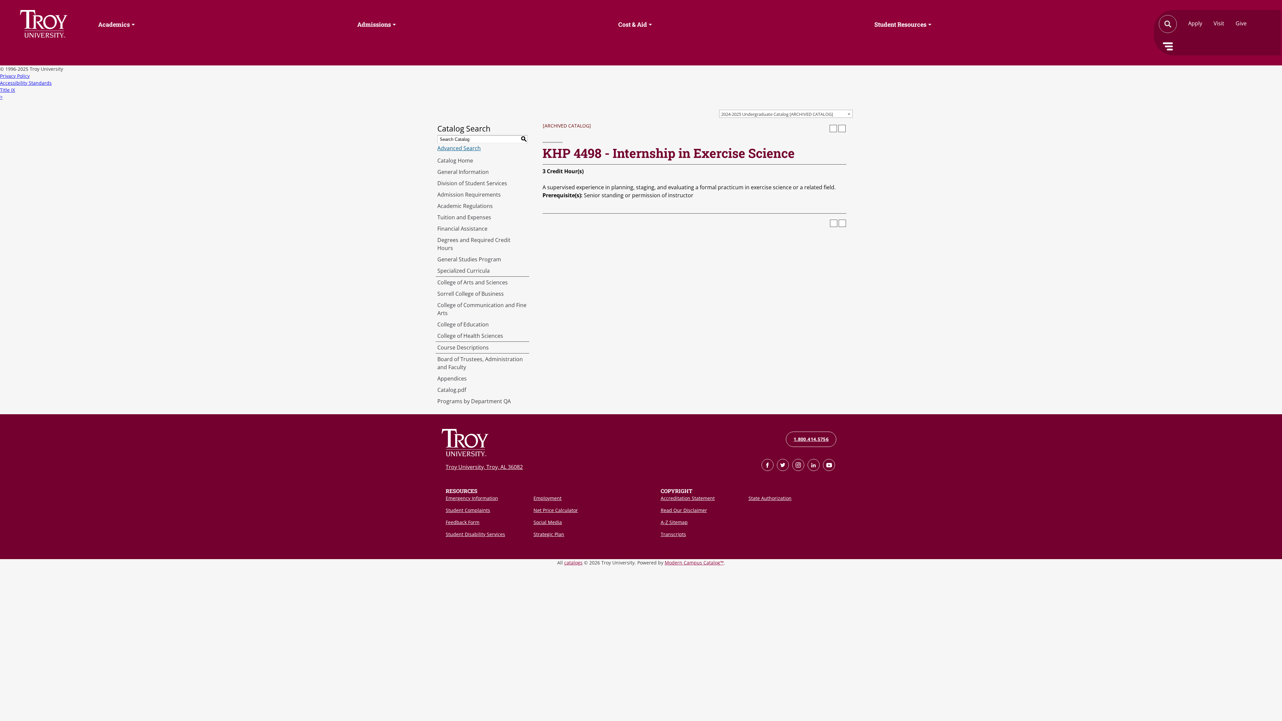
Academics (114, 24)
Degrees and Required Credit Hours (473, 244)
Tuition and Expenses (464, 217)
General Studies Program (469, 259)
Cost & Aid (632, 24)
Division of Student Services (472, 183)
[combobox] (786, 114)
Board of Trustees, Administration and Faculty (480, 363)
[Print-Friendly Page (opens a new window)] (833, 128)
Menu (1168, 46)
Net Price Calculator (555, 510)
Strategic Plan (548, 534)
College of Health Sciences (470, 335)
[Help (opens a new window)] (842, 128)
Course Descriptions (463, 347)
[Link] (768, 465)
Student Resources (900, 24)
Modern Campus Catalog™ (694, 562)
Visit (1219, 23)
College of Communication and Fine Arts (481, 309)
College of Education (463, 324)
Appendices (452, 378)
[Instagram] (798, 465)
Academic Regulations (465, 206)
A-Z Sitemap (674, 522)
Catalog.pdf (451, 390)
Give (1241, 23)
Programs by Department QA (474, 401)
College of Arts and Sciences (472, 282)
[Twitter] (783, 465)
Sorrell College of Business (470, 293)
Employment (547, 498)
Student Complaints (468, 510)
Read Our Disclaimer (684, 510)
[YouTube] (829, 465)
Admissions (374, 24)
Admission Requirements (469, 194)
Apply (1195, 23)
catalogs (573, 562)
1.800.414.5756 (811, 439)
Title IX (7, 90)
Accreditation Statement (688, 498)
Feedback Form (462, 522)
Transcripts (673, 534)
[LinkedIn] (814, 465)
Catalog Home (455, 160)
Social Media (547, 522)
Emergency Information (472, 498)
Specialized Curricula (463, 270)
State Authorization (770, 498)
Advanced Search (459, 148)
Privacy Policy (15, 76)
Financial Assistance (462, 228)
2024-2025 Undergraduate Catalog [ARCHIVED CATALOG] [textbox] (777, 114)
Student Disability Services (475, 534)
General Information (463, 172)
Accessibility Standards (26, 83)
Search (43, 24)
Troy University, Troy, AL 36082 (484, 467)
